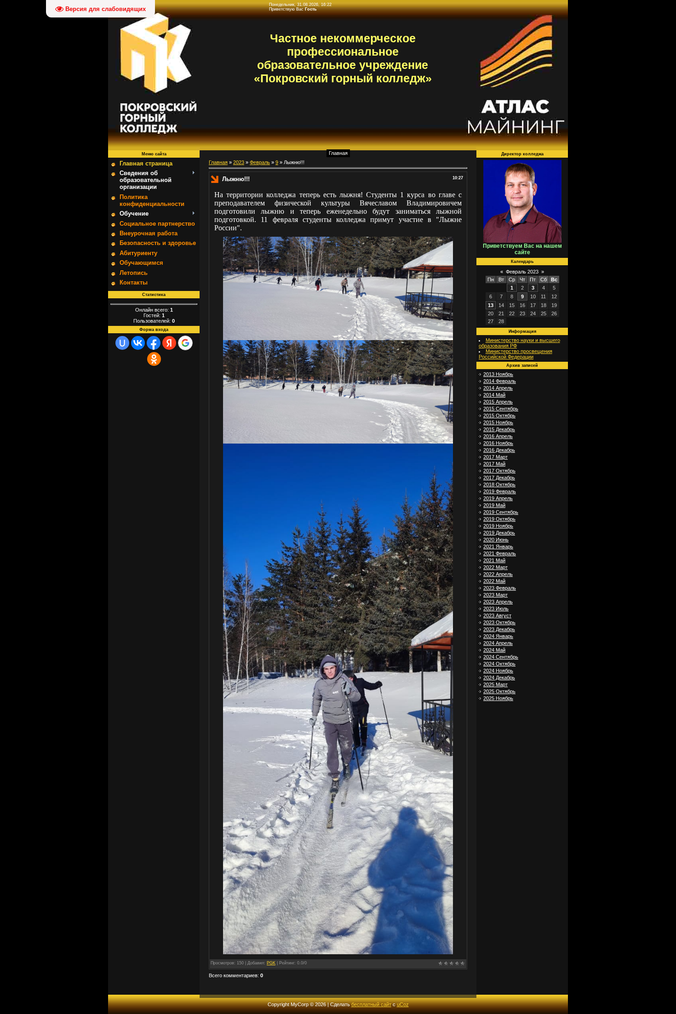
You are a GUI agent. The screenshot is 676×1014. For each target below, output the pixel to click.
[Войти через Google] (185, 343)
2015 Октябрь (499, 415)
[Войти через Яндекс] (169, 343)
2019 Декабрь (499, 532)
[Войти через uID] (122, 343)
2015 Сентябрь (500, 408)
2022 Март (495, 567)
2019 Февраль (499, 491)
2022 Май (494, 581)
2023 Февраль (499, 588)
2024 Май (494, 650)
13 (490, 305)
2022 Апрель (498, 574)
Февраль (260, 162)
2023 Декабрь (499, 629)
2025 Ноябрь (498, 698)
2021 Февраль (499, 553)
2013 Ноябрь (498, 374)
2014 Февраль (499, 381)
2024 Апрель (498, 643)
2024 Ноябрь (498, 670)
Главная (338, 153)
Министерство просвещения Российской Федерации (515, 353)
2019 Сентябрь (500, 512)
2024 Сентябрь (500, 657)
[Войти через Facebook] (153, 343)
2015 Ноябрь (498, 422)
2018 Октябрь (499, 484)
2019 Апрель (498, 498)
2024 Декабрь (499, 677)
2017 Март (495, 457)
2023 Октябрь (499, 622)
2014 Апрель (498, 388)
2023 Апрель (498, 601)
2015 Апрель (498, 401)
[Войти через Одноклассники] (154, 359)
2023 (238, 162)
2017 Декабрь (499, 477)
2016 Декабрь (499, 450)
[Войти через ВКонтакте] (138, 343)
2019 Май (494, 505)
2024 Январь (498, 636)
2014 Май (494, 395)
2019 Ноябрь (498, 526)
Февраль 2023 (522, 271)
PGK (271, 963)
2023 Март (495, 595)
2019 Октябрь (499, 519)
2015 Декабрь (499, 429)
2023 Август (497, 615)
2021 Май (494, 560)
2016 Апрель (498, 436)
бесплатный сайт (371, 1004)
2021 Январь (498, 546)
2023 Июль (496, 608)
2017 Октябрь (499, 470)
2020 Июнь (496, 539)
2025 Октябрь (499, 691)
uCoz (403, 1004)
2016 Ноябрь (498, 443)
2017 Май (494, 464)
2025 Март (495, 684)
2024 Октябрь (499, 664)
